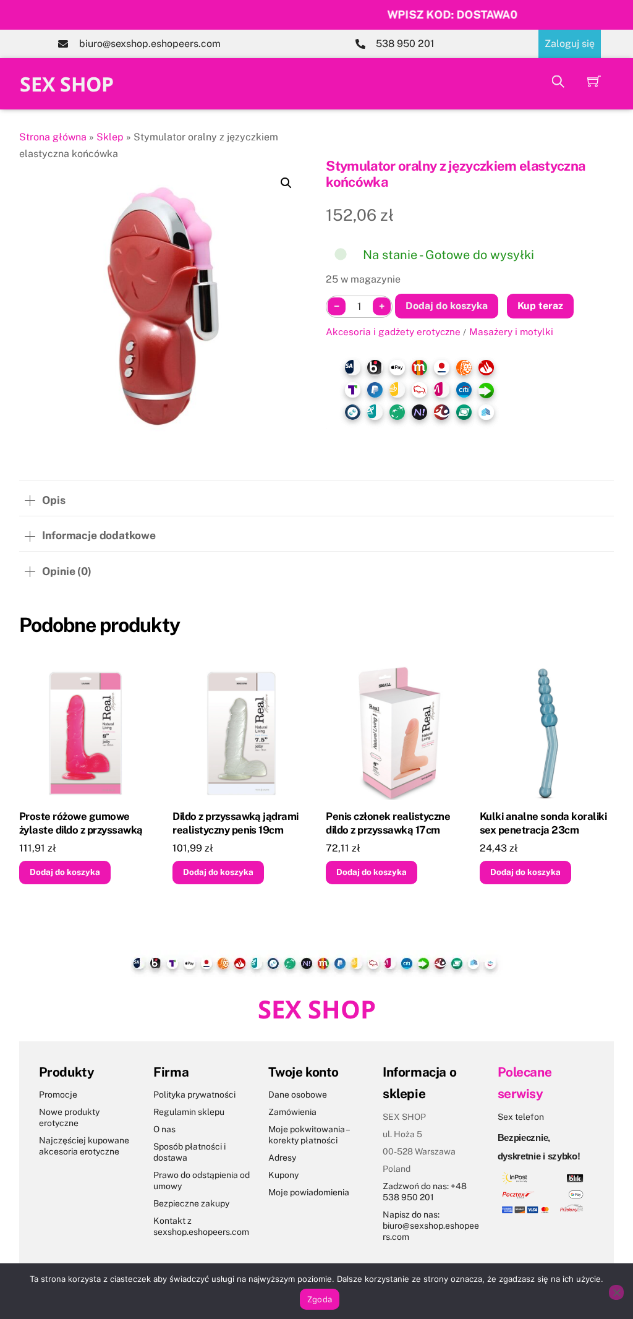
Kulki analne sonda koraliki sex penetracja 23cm (543, 823)
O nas (164, 1129)
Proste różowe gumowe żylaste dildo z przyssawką (81, 823)
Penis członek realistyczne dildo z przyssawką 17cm (388, 823)
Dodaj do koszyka (447, 306)
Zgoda (319, 1299)
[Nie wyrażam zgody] (616, 1292)
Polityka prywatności (194, 1094)
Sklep (110, 137)
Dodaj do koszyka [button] (65, 872)
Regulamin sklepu (188, 1112)
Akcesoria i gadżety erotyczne (393, 331)
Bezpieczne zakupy (191, 1203)
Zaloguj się (570, 43)
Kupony (283, 1175)
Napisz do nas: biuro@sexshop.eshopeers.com (431, 1226)
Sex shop (67, 83)
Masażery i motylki (511, 331)
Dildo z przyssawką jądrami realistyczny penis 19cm (235, 823)
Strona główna (53, 137)
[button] (286, 183)
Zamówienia (292, 1112)
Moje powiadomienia (308, 1192)
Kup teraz (540, 306)
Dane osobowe (297, 1094)
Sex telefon (521, 1117)
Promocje (58, 1094)
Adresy (282, 1158)
